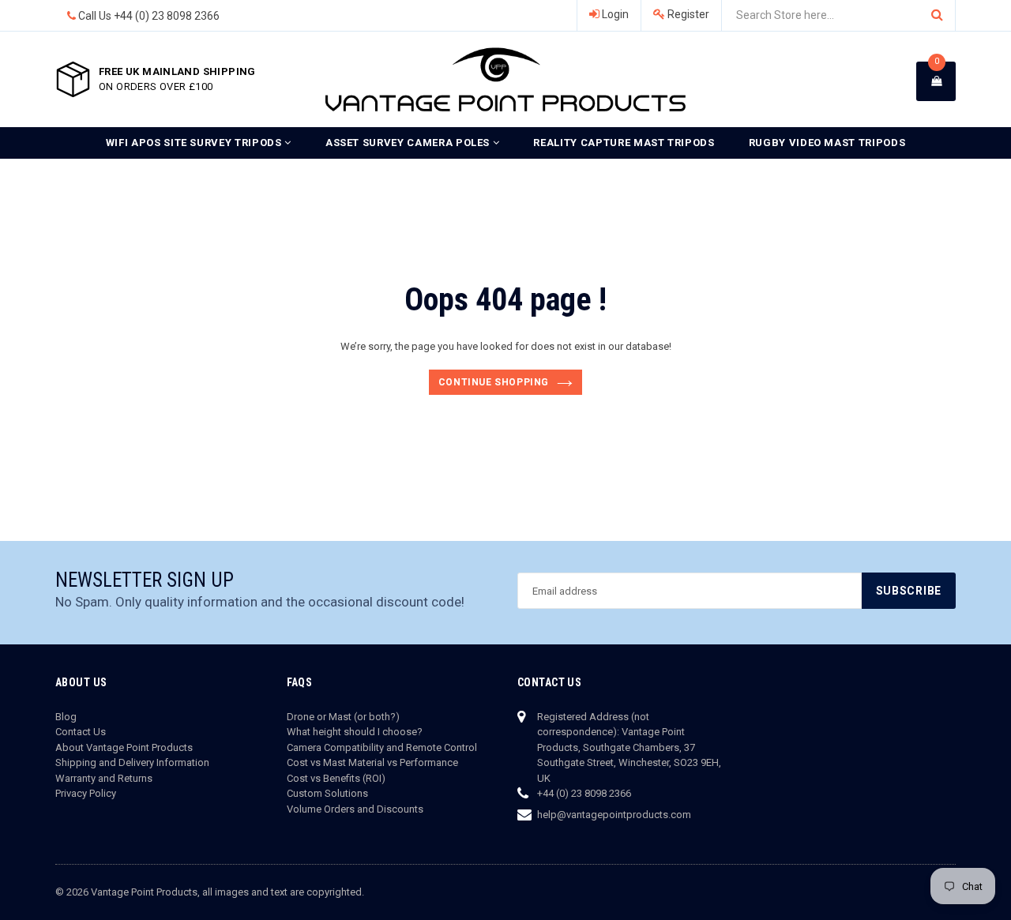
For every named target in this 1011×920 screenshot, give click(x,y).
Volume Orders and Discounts (355, 809)
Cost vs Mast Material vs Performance (372, 762)
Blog (66, 717)
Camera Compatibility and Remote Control (382, 747)
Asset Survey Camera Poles (409, 142)
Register (687, 14)
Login (614, 14)
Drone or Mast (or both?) (343, 717)
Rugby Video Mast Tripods (827, 142)
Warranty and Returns (103, 778)
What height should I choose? (355, 732)
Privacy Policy (85, 793)
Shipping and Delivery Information (132, 762)
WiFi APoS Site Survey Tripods (195, 142)
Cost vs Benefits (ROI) (336, 778)
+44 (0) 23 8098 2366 (167, 15)
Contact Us (80, 732)
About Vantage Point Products (124, 747)
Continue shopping (493, 382)
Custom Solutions (327, 793)
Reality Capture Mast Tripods (623, 142)
